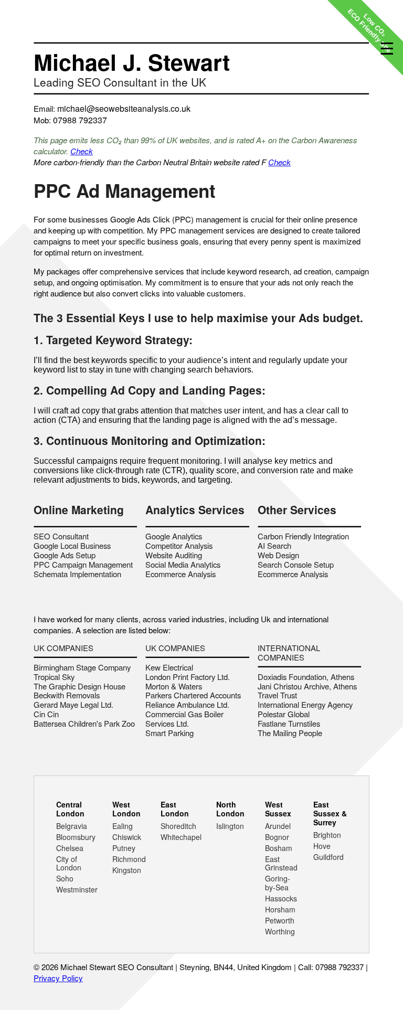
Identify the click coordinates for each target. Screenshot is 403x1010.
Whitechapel (181, 837)
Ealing (122, 826)
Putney (123, 848)
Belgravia (71, 826)
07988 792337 (80, 120)
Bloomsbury (76, 837)
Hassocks (281, 898)
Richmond (129, 859)
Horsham (280, 909)
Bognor (277, 837)
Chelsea (69, 848)
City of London (68, 863)
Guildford (328, 857)
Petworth (279, 920)
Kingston (126, 870)
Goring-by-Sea (277, 882)
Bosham (278, 848)
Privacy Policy (58, 977)
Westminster (77, 889)
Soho (64, 878)
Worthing (280, 931)
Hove (322, 846)
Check (81, 150)
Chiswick (126, 837)
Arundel (278, 826)
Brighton (327, 835)
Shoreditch (178, 826)
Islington (230, 826)
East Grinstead (281, 863)
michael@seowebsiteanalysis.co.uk (123, 108)
